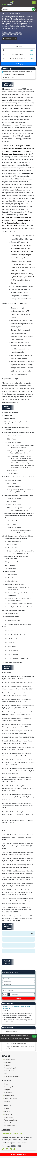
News (6, 1084)
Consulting (7, 1062)
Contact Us (8, 1114)
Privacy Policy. (21, 1036)
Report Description (10, 72)
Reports (7, 1065)
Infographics (8, 1090)
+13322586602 (15, 1146)
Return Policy (8, 1117)
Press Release (9, 1071)
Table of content (25, 72)
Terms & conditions (10, 1120)
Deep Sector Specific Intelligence (16, 1043)
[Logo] (7, 3)
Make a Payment (9, 1126)
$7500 (32, 58)
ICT (7, 13)
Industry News (9, 1095)
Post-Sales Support (12, 1031)
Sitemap (7, 1101)
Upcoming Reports (10, 1068)
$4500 (32, 54)
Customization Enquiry (9, 38)
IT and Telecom (15, 13)
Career (6, 1108)
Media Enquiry (18, 64)
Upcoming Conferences (12, 1076)
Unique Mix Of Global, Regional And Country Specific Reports (20, 1048)
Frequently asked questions (13, 74)
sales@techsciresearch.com (17, 1143)
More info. (13, 1039)
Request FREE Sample (18, 1154)
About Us (7, 1111)
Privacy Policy (9, 1123)
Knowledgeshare (9, 1087)
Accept (34, 1036)
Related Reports (9, 77)
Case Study (8, 1092)
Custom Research (10, 1059)
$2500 (32, 50)
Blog (5, 1073)
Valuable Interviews (10, 1098)
